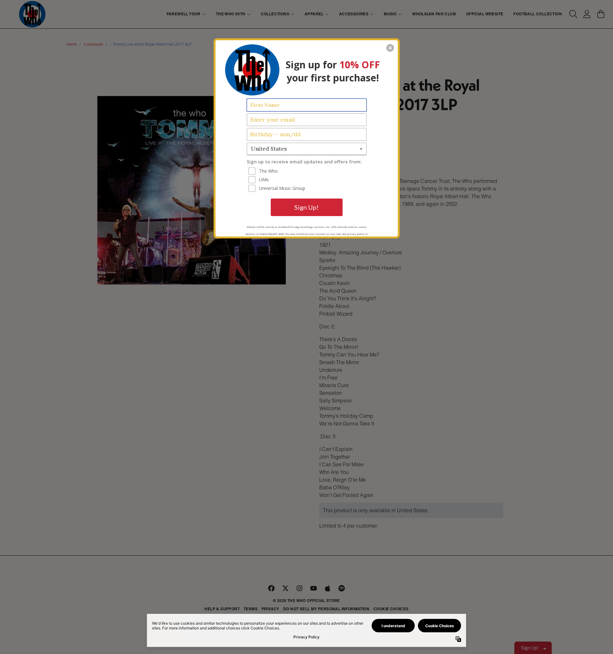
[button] (390, 48)
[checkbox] (307, 171)
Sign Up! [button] (306, 207)
